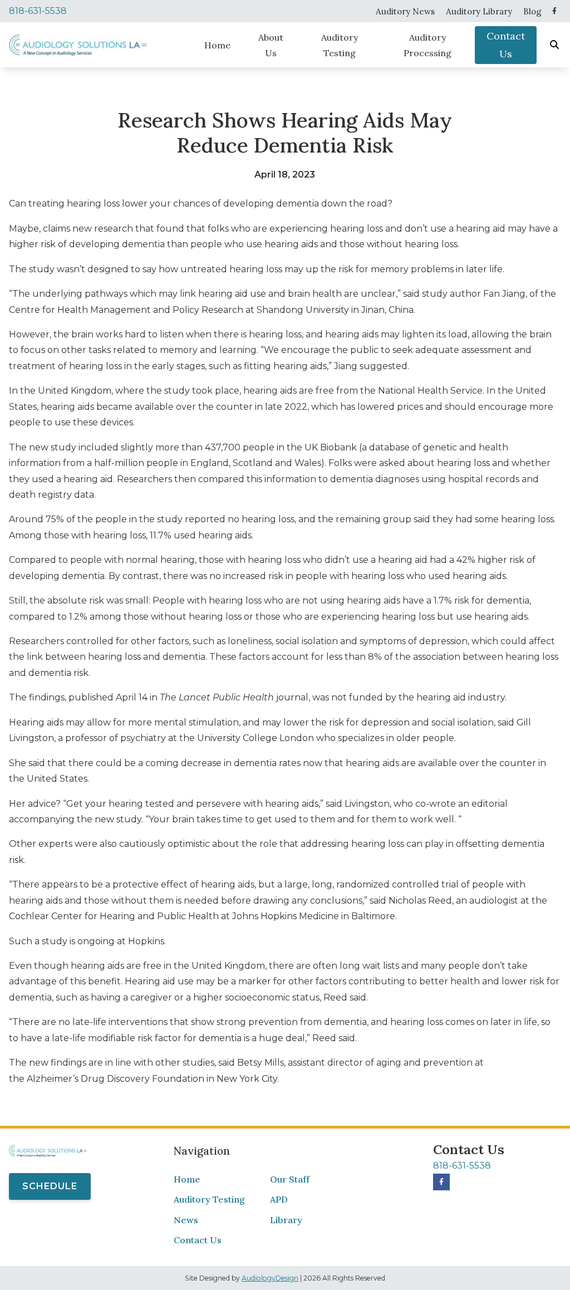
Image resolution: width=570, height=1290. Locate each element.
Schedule (49, 1186)
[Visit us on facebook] (554, 11)
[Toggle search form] (555, 45)
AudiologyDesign (270, 1278)
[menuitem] (405, 11)
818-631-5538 (38, 11)
